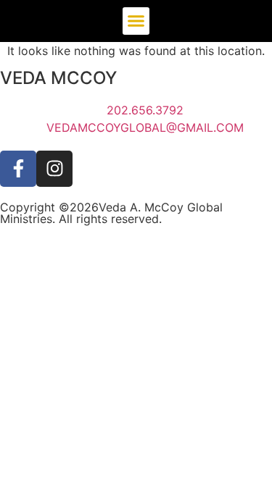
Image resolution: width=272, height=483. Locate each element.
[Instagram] (54, 169)
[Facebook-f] (18, 169)
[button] (136, 21)
